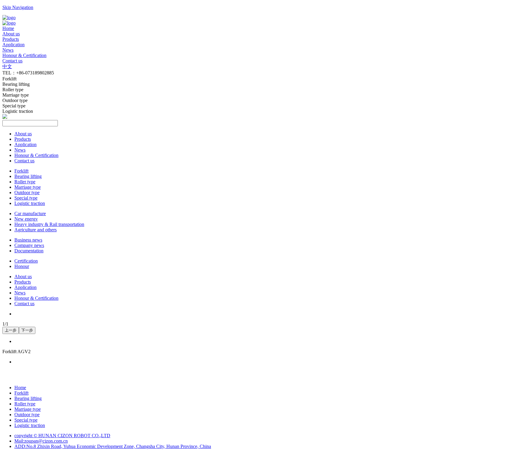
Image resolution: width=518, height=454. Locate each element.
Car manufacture (30, 213)
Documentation (28, 250)
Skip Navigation (17, 7)
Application (25, 144)
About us (23, 133)
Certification (26, 260)
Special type (25, 197)
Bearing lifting (28, 176)
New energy (26, 218)
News (19, 149)
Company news (29, 245)
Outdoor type (27, 192)
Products (22, 139)
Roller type (24, 181)
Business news (28, 239)
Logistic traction (29, 203)
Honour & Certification (36, 155)
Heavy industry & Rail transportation (49, 224)
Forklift (21, 170)
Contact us (24, 160)
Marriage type (27, 187)
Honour (21, 266)
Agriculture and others (35, 229)
